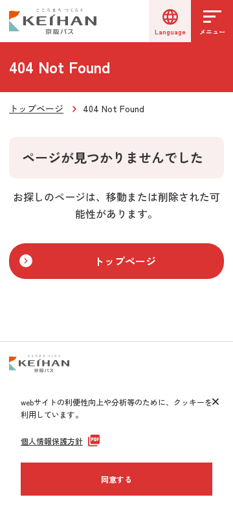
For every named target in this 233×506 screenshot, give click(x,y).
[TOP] (208, 342)
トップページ (36, 108)
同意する (116, 479)
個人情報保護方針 (52, 440)
